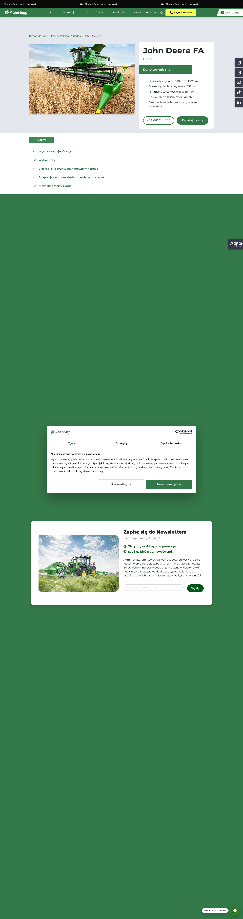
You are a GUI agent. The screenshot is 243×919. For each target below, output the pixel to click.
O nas (85, 12)
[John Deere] (230, 12)
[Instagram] (239, 72)
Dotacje (101, 12)
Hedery (77, 35)
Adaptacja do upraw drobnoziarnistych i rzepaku (72, 177)
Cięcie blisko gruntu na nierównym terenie (68, 168)
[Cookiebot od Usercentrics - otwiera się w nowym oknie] (177, 432)
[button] (161, 12)
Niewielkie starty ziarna (55, 186)
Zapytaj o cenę (192, 120)
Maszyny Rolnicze (60, 35)
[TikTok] (239, 92)
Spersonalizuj (119, 484)
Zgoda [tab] (72, 443)
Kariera (137, 12)
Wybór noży (47, 160)
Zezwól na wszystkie (169, 484)
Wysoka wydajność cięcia (56, 151)
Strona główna (37, 35)
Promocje (69, 12)
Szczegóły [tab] (122, 443)
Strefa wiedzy (121, 12)
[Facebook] (239, 62)
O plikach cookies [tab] (171, 443)
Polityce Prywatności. (187, 575)
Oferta (52, 12)
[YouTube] (239, 82)
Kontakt (151, 12)
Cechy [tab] (41, 139)
